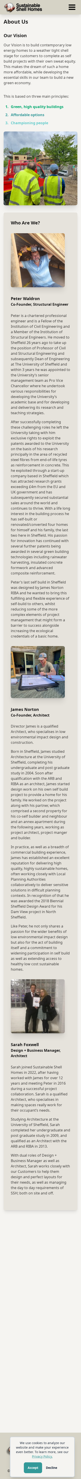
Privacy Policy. (42, 1456)
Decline (51, 1467)
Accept (33, 1467)
